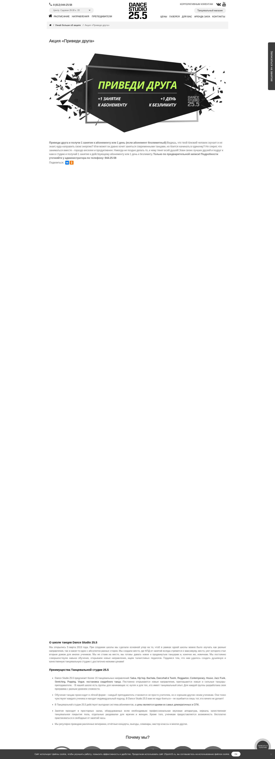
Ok (236, 754)
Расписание (62, 16)
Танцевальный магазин (210, 10)
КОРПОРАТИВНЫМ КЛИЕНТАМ (196, 4)
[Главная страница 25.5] (50, 25)
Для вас (187, 16)
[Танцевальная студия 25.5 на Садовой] (50, 16)
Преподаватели (102, 16)
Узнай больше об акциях (68, 25)
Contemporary (197, 678)
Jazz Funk (219, 678)
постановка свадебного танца (103, 681)
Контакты (218, 16)
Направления (80, 16)
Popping (71, 681)
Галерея (174, 16)
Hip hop (141, 678)
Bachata (151, 678)
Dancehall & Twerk (166, 678)
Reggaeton (183, 678)
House (209, 678)
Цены (163, 16)
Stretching (60, 681)
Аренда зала (202, 16)
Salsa (133, 678)
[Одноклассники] (72, 163)
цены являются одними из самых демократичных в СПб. (168, 704)
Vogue (81, 681)
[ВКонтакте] (67, 163)
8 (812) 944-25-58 (62, 4)
